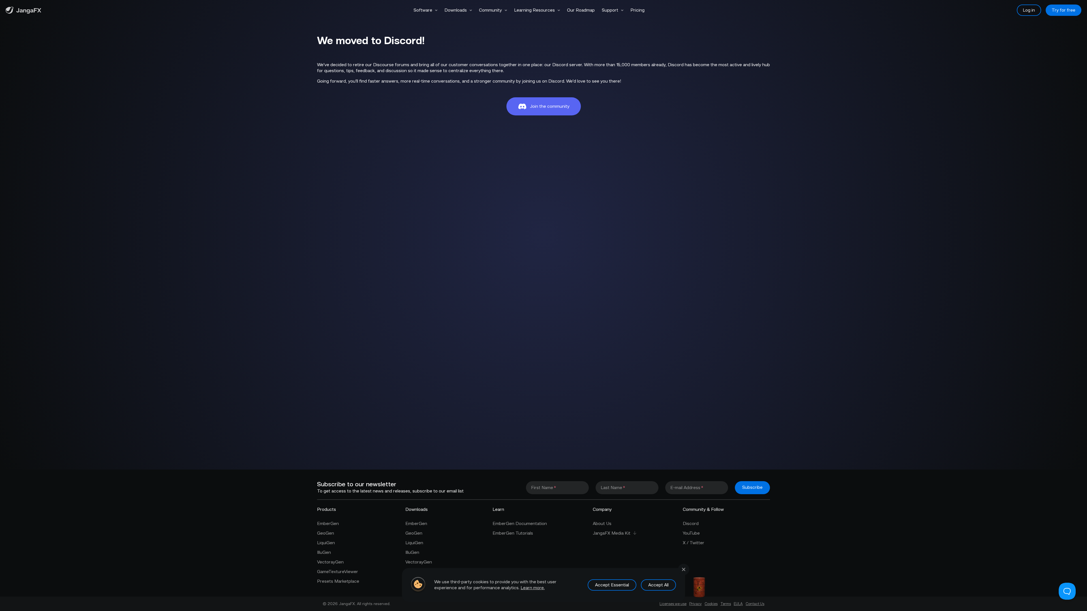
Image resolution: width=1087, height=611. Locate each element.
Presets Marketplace (338, 581)
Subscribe (752, 487)
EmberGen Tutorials (513, 533)
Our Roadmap (581, 10)
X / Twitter (693, 542)
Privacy (695, 604)
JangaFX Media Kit (611, 533)
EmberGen (328, 523)
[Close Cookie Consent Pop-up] (683, 569)
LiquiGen (326, 542)
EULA (738, 604)
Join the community (550, 106)
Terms (725, 604)
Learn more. (533, 587)
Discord (691, 523)
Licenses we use (673, 604)
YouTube (691, 533)
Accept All (658, 585)
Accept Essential (612, 585)
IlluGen (324, 552)
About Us (602, 523)
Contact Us (755, 604)
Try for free (1063, 10)
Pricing (637, 10)
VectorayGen (330, 562)
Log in (1029, 10)
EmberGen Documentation (520, 523)
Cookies (711, 604)
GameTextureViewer (337, 571)
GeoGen (325, 533)
